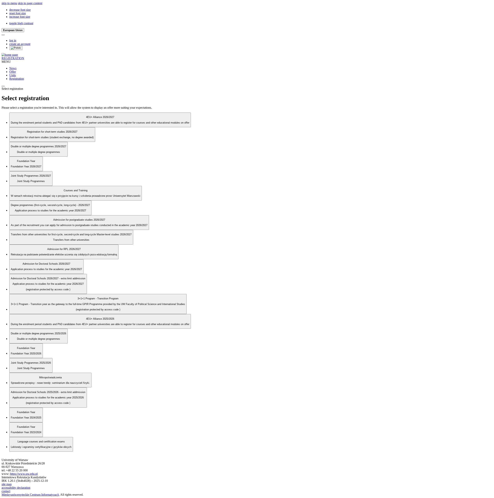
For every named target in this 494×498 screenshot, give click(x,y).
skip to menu (9, 3)
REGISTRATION (13, 58)
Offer (12, 71)
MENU (6, 61)
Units (12, 75)
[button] (20, 9)
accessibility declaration (16, 487)
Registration (16, 78)
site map (7, 484)
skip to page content (30, 3)
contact (6, 491)
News (12, 68)
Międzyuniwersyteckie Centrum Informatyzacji (30, 494)
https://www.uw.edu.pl (24, 473)
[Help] (3, 35)
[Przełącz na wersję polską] (15, 48)
